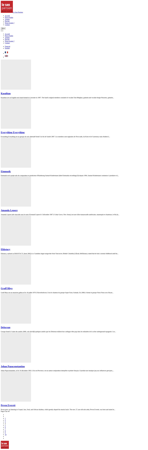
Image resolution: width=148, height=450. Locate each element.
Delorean (5, 327)
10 (5, 434)
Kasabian (6, 93)
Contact (7, 25)
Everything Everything (13, 132)
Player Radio (9, 17)
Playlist (7, 21)
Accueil (7, 16)
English (7, 48)
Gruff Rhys (6, 288)
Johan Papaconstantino (13, 366)
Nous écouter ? (9, 23)
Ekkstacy (5, 249)
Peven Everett (8, 405)
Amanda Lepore (9, 210)
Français (7, 46)
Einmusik (6, 171)
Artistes (7, 19)
